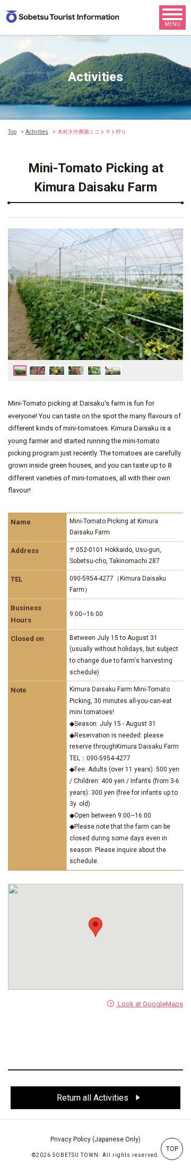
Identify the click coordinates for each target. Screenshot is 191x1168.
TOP (172, 1149)
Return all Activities (94, 1098)
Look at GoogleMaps (149, 1004)
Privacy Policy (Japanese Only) (95, 1139)
